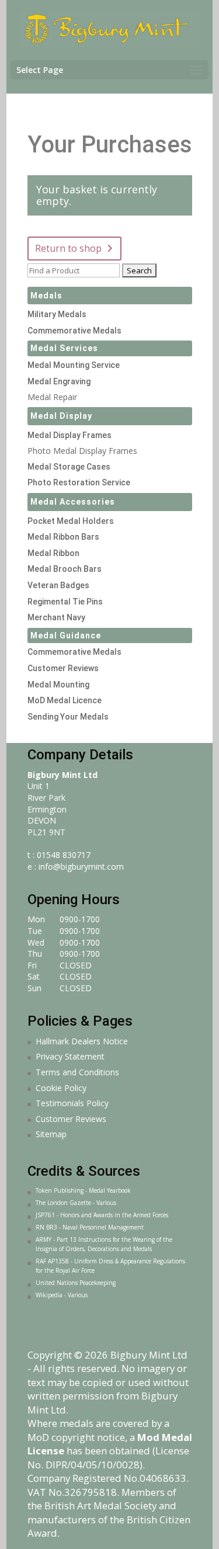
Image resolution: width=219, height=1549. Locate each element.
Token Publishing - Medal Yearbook (83, 1190)
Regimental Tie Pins (65, 601)
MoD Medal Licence (64, 700)
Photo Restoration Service (78, 482)
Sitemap (51, 1134)
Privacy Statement (70, 1056)
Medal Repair (52, 396)
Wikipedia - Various (62, 1295)
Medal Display (61, 416)
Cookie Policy (61, 1087)
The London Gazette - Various (76, 1203)
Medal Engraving (59, 381)
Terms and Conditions (77, 1072)
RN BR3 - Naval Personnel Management (90, 1227)
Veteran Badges (58, 585)
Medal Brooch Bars (64, 569)
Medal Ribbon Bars (63, 536)
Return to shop (68, 248)
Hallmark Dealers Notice (82, 1041)
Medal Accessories (72, 501)
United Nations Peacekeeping (76, 1283)
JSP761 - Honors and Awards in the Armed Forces (102, 1215)
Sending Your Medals (68, 716)
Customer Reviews (63, 668)
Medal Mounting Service (73, 365)
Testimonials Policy (72, 1103)
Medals (46, 295)
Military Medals (56, 314)
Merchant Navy (56, 617)
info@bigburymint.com (81, 866)
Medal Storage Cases (68, 466)
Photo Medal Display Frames (82, 450)
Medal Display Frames (69, 435)
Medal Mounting (58, 684)
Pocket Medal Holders (70, 521)
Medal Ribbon (53, 553)
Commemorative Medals (74, 330)
